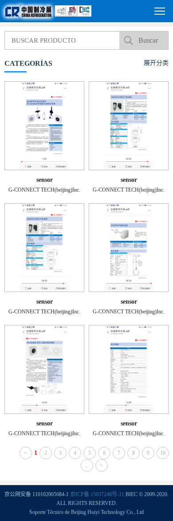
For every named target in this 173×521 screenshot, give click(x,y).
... (87, 465)
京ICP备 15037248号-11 (97, 494)
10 (162, 453)
